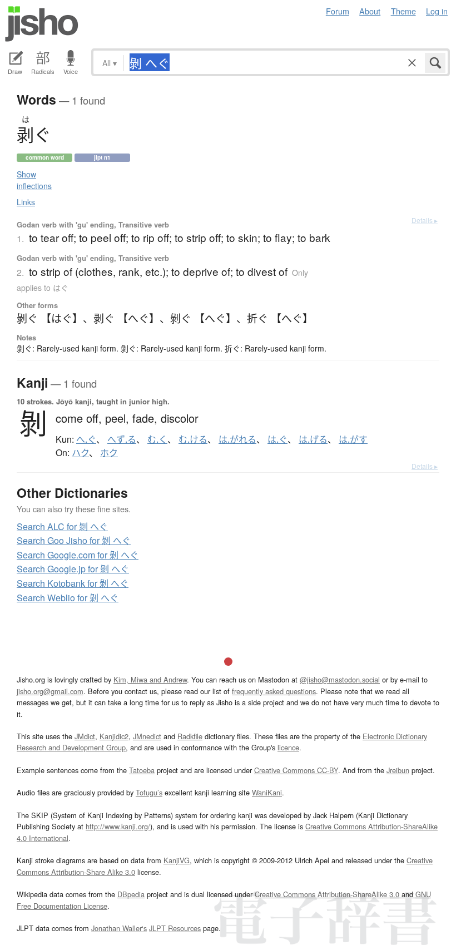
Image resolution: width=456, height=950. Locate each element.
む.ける (193, 439)
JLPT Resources (175, 928)
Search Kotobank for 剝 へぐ (72, 583)
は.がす (353, 439)
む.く (157, 439)
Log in (437, 11)
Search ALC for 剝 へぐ (62, 526)
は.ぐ (277, 439)
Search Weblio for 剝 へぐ (67, 597)
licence (288, 747)
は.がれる (237, 439)
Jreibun (397, 770)
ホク (109, 453)
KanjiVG (176, 860)
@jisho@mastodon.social (340, 679)
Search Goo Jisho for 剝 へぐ (74, 540)
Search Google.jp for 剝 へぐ (73, 568)
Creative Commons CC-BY (296, 770)
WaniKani (267, 792)
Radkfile (189, 736)
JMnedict (147, 736)
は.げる (313, 439)
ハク (80, 453)
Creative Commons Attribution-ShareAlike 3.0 (327, 894)
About (369, 11)
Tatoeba (142, 770)
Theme (403, 11)
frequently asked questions (274, 691)
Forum (337, 11)
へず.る (121, 439)
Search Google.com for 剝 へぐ (77, 554)
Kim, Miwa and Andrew (150, 679)
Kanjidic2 (114, 736)
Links (26, 201)
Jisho (41, 24)
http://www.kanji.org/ (118, 826)
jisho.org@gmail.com (50, 691)
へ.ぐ (86, 439)
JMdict (85, 736)
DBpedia (131, 894)
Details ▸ (425, 220)
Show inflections (34, 180)
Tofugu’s (149, 792)
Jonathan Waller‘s (119, 928)
